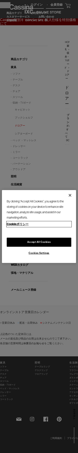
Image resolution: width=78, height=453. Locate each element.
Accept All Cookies (39, 242)
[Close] (70, 195)
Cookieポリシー (18, 224)
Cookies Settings (39, 253)
